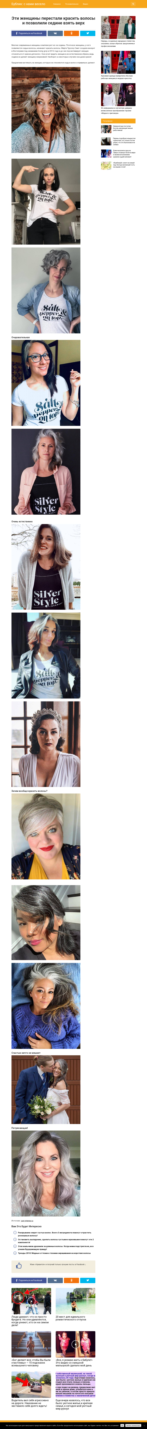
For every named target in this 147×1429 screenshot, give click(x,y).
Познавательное (71, 4)
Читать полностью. (133, 1425)
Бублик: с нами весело (28, 4)
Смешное (57, 4)
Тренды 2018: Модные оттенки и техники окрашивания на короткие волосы (54, 1253)
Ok (122, 1425)
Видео (85, 4)
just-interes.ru (27, 1221)
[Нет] (144, 1426)
